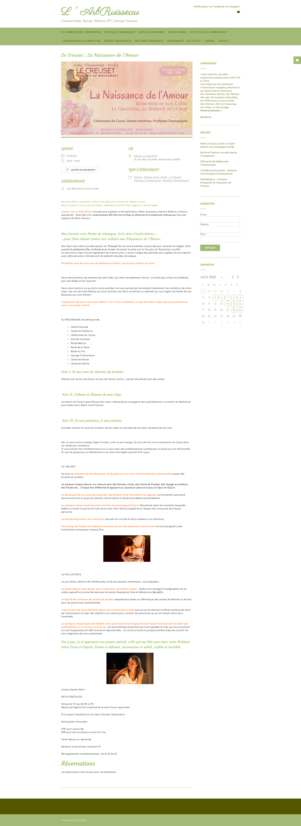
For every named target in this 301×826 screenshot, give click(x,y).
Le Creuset (175, 177)
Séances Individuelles (118, 41)
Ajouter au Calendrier (82, 170)
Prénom (204, 224)
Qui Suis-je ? (194, 41)
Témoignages (175, 41)
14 (227, 304)
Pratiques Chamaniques (119, 32)
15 (234, 304)
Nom (203, 234)
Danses (138, 177)
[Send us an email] (238, 11)
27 (203, 291)
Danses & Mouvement (152, 32)
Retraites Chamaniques (175, 181)
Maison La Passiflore (145, 156)
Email (203, 215)
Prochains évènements (149, 41)
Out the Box (79, 820)
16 (240, 304)
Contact (223, 41)
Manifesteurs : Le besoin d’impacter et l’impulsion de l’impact (215, 182)
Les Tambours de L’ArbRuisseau (81, 32)
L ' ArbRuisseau (100, 12)
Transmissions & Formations (82, 41)
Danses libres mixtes (155, 177)
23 (240, 310)
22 (234, 310)
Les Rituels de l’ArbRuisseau (208, 32)
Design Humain (177, 32)
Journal (210, 41)
